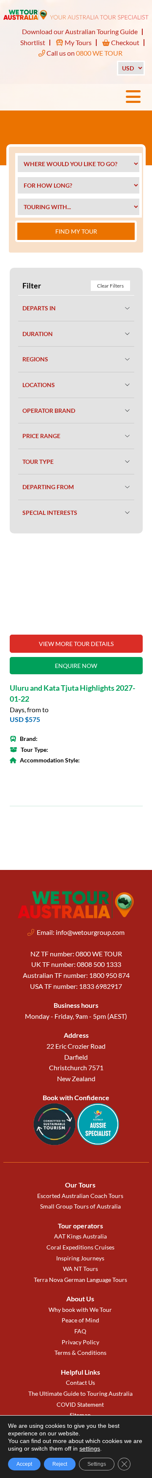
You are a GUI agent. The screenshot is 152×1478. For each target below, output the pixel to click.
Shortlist (32, 42)
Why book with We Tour (80, 1309)
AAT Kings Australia (80, 1236)
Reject (59, 1464)
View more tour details (76, 643)
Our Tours (80, 1185)
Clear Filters (110, 286)
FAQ (80, 1331)
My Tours (77, 42)
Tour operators (80, 1226)
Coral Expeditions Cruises (80, 1247)
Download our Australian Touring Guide (80, 31)
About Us (80, 1299)
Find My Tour (76, 231)
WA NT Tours (80, 1268)
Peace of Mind (80, 1320)
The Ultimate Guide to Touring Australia (80, 1393)
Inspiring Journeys (80, 1258)
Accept (24, 1464)
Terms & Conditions (80, 1352)
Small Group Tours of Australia (80, 1206)
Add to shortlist (131, 558)
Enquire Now (76, 665)
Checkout (124, 42)
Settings (96, 1464)
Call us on (83, 53)
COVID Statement (80, 1404)
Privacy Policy (80, 1342)
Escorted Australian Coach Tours (80, 1195)
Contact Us (80, 1382)
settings (89, 1448)
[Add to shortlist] (76, 586)
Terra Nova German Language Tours (80, 1279)
